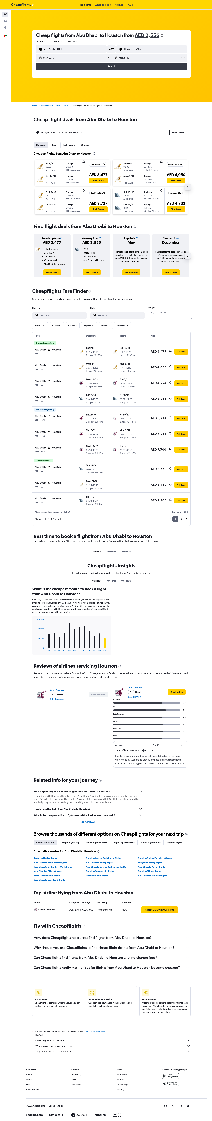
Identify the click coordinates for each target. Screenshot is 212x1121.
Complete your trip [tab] (70, 842)
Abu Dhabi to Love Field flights (49, 880)
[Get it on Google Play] (170, 1076)
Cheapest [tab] (41, 145)
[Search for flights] (5, 14)
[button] (5, 4)
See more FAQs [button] (88, 822)
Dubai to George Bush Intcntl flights (103, 858)
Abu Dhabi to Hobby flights (99, 862)
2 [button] (181, 519)
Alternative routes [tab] (45, 842)
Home (34, 106)
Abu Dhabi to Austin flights (151, 867)
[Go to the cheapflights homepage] (22, 4)
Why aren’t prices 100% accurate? (53, 1051)
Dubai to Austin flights (97, 875)
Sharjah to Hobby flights (150, 862)
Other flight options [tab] (151, 842)
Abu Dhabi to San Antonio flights (50, 862)
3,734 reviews (57, 699)
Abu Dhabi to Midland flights (152, 875)
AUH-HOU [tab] (126, 551)
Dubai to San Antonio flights (100, 871)
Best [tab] (54, 145)
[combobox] (42, 41)
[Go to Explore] (5, 27)
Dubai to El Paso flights (149, 871)
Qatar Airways (57, 690)
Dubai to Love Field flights (47, 875)
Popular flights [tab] (174, 842)
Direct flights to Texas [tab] (96, 842)
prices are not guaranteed (95, 1031)
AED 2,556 (147, 35)
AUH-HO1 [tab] (97, 551)
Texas (66, 106)
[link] (52, 272)
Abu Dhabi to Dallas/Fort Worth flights (53, 867)
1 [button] (175, 519)
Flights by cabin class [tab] (124, 842)
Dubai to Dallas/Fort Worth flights (155, 858)
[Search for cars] (5, 21)
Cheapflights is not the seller (50, 1040)
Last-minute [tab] (69, 145)
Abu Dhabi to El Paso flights (48, 871)
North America (47, 106)
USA (58, 106)
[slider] (191, 317)
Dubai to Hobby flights (45, 858)
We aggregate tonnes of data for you (54, 1045)
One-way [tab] (86, 145)
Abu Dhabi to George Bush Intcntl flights (106, 867)
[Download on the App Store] (170, 1083)
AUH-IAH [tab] (111, 551)
